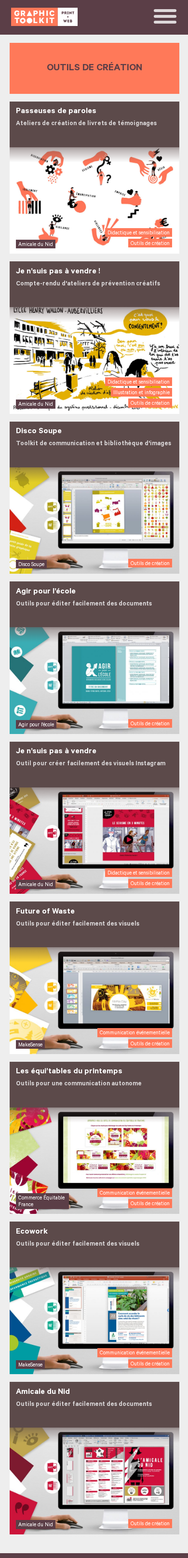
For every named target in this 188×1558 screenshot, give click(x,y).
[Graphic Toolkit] (44, 17)
